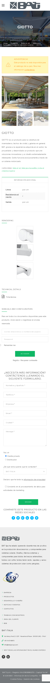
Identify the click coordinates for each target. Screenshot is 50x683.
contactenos (29, 70)
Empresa (7, 592)
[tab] (25, 180)
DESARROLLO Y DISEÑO (13, 600)
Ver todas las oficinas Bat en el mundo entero (25, 650)
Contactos (9, 609)
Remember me (9, 345)
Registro (16, 360)
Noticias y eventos (12, 605)
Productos (9, 596)
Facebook (3, 657)
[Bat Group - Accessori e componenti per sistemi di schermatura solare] (25, 5)
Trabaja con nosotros (14, 615)
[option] (25, 92)
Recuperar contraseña (29, 360)
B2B (5, 623)
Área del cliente (11, 619)
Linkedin (8, 657)
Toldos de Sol (25, 43)
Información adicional (25, 180)
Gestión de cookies (32, 679)
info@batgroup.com (11, 645)
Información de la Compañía (26, 676)
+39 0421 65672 (9, 640)
